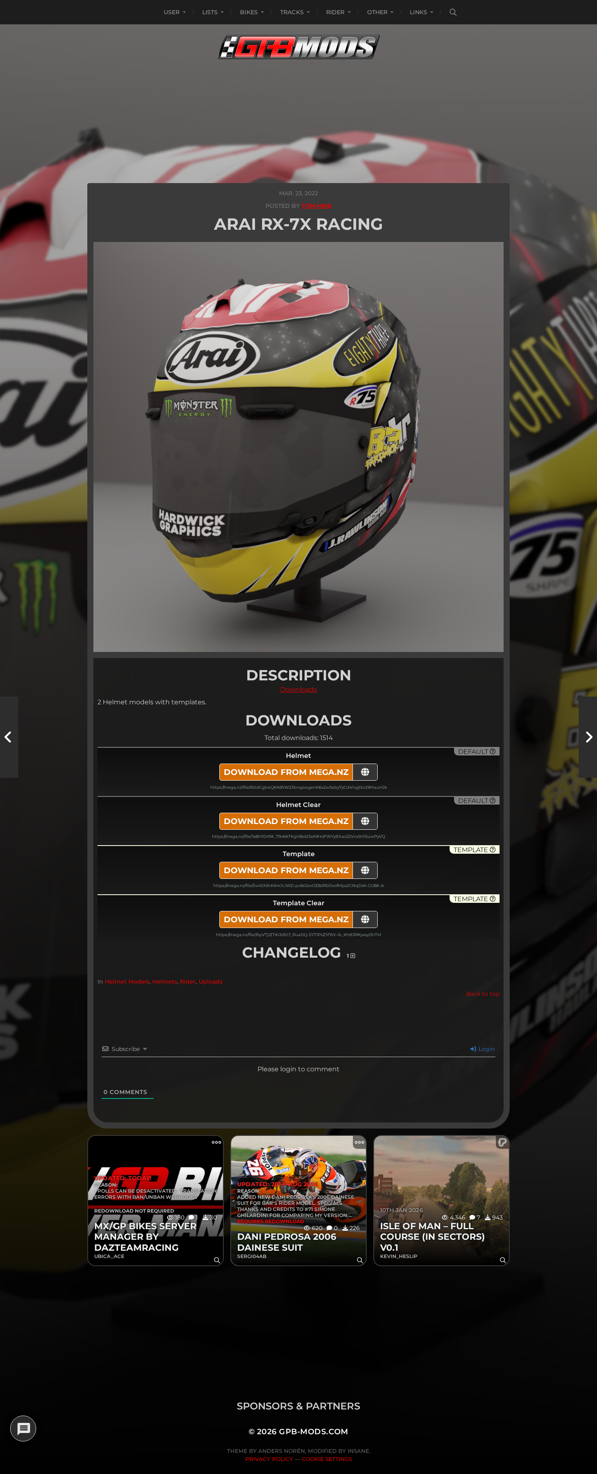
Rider (335, 12)
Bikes (249, 12)
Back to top (483, 993)
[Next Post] (588, 737)
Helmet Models (127, 981)
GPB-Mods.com (313, 1431)
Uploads (211, 981)
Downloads (298, 689)
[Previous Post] (9, 737)
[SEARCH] (453, 12)
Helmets (164, 981)
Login (486, 1049)
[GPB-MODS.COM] (298, 47)
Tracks (292, 12)
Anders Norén (281, 1451)
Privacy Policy (269, 1459)
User (172, 12)
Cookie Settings (327, 1459)
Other (377, 12)
